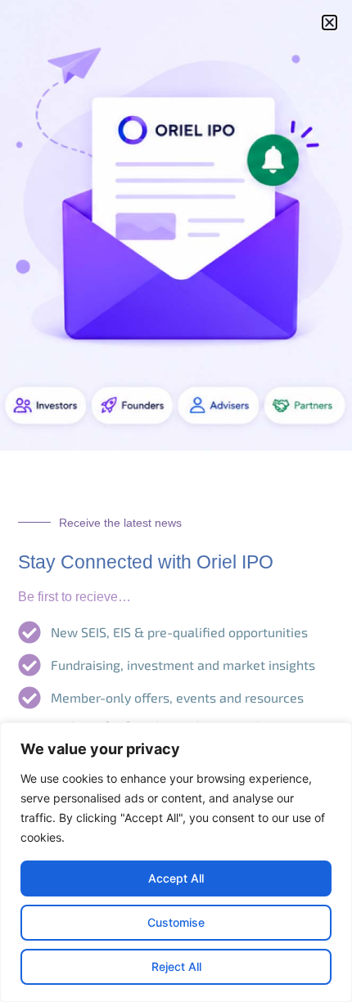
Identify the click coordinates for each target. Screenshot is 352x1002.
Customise (176, 922)
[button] (329, 22)
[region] (176, 862)
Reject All (176, 966)
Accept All (176, 878)
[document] (176, 501)
